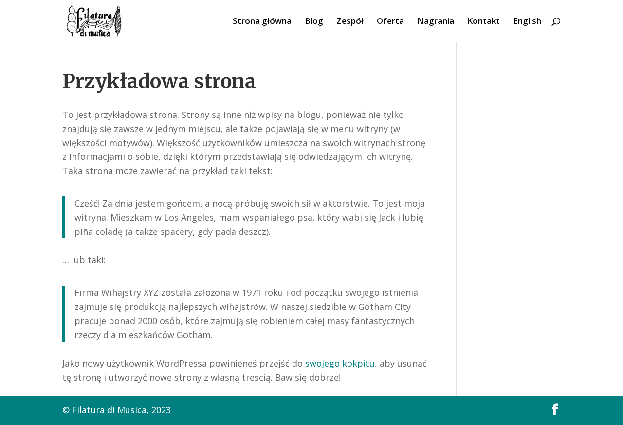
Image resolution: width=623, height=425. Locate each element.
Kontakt (483, 22)
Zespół (350, 22)
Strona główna (262, 22)
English (527, 22)
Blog (314, 22)
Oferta (390, 22)
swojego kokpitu (340, 363)
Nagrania (435, 22)
